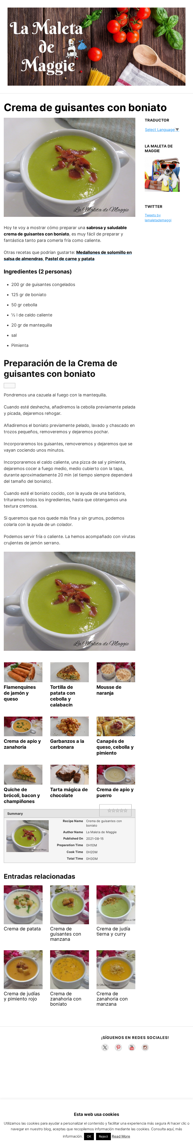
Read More (121, 1136)
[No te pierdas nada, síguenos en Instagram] (145, 1047)
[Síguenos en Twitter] (105, 1047)
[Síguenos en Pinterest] (118, 1047)
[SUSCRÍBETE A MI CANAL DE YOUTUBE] (132, 1047)
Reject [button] (103, 1136)
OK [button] (89, 1136)
